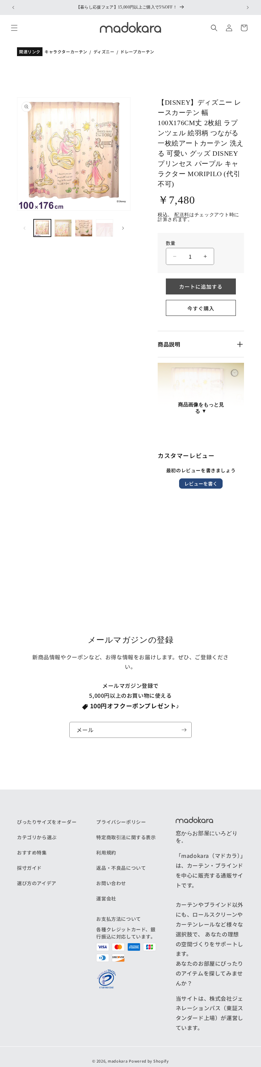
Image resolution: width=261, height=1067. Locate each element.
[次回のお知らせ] (247, 7)
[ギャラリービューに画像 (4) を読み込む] (104, 228)
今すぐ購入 (200, 308)
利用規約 (106, 852)
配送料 (181, 214)
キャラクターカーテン (66, 51)
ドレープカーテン (137, 51)
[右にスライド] (123, 228)
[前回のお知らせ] (13, 7)
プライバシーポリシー (121, 821)
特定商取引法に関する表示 (126, 837)
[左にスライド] (24, 228)
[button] (14, 27)
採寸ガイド (29, 867)
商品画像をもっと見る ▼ (201, 408)
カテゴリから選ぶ (37, 837)
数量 (171, 243)
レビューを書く (201, 483)
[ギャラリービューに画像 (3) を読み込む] (83, 228)
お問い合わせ (111, 883)
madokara (118, 1061)
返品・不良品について (121, 867)
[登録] (183, 730)
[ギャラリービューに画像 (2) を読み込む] (63, 228)
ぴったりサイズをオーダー (46, 821)
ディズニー (104, 51)
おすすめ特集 (32, 852)
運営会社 (106, 898)
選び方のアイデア (36, 883)
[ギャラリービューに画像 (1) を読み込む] (42, 228)
